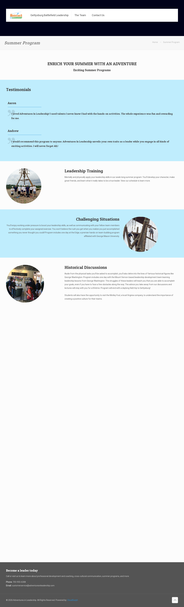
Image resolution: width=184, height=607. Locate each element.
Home (155, 42)
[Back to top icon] (175, 600)
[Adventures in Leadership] (16, 15)
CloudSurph (72, 600)
